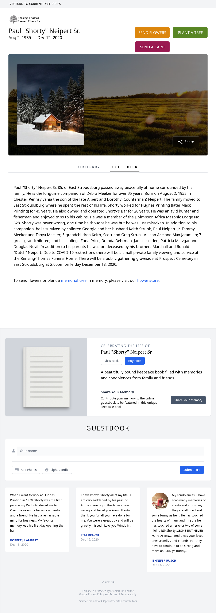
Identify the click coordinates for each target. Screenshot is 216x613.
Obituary (89, 166)
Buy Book (134, 361)
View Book (111, 361)
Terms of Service (119, 594)
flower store (148, 280)
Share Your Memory (188, 400)
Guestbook (125, 166)
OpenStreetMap (112, 601)
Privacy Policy (96, 594)
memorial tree (73, 280)
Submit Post (192, 470)
